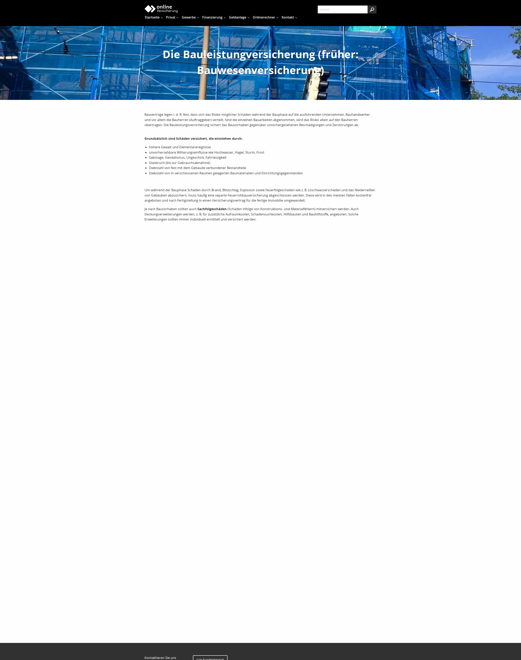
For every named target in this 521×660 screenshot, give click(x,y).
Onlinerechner (264, 17)
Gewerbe (189, 17)
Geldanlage (237, 17)
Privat (170, 17)
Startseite (152, 17)
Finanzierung (212, 17)
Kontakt (288, 17)
